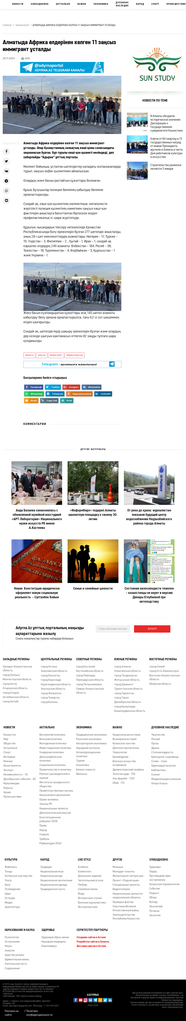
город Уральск (11, 675)
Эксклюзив (155, 906)
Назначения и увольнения (54, 795)
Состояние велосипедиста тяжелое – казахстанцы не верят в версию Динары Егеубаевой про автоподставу (149, 595)
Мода (81, 894)
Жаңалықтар (22, 25)
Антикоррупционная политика (88, 754)
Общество (9, 743)
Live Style (84, 860)
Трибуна (44, 839)
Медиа (9, 902)
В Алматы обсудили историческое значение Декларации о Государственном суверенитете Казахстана (166, 123)
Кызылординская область (129, 711)
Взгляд (153, 902)
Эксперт (8, 770)
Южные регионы (125, 659)
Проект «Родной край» (126, 880)
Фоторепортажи (87, 907)
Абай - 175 (118, 783)
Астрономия (12, 942)
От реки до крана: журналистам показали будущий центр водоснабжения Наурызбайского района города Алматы (149, 517)
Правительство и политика (55, 769)
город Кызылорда (124, 706)
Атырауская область (15, 688)
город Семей (157, 666)
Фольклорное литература (128, 876)
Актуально (63, 4)
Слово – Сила (159, 761)
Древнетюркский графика (128, 769)
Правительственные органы (56, 791)
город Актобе (11, 701)
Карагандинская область (56, 684)
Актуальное (10, 748)
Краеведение (120, 757)
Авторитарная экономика (91, 743)
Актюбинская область (16, 697)
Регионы (154, 911)
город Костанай (85, 666)
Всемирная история (124, 739)
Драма (155, 748)
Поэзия (155, 739)
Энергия (10, 950)
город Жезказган (51, 693)
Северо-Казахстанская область (90, 691)
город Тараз (121, 698)
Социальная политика (52, 765)
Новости (17, 4)
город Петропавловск (89, 684)
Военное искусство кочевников (124, 763)
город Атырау (11, 693)
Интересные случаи (90, 898)
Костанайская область (89, 671)
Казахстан (9, 735)
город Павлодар (85, 675)
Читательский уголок (90, 880)
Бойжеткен (84, 871)
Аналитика (82, 765)
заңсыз (42, 355)
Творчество (158, 735)
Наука (8, 946)
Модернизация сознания (166, 779)
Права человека (48, 799)
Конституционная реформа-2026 (49, 819)
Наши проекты (12, 766)
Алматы (29, 355)
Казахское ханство (124, 743)
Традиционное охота (52, 889)
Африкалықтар (74, 355)
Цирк (8, 894)
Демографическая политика (50, 759)
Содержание (12, 968)
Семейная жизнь (88, 889)
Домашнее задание (90, 876)
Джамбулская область (127, 702)
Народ (140, 4)
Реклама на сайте (12, 1013)
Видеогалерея (121, 889)
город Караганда (51, 680)
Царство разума (14, 955)
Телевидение (12, 889)
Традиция (46, 867)
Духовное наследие (122, 4)
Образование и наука (20, 930)
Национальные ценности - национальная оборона (128, 896)
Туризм (80, 761)
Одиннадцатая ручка (163, 766)
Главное (44, 834)
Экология (154, 915)
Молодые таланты (123, 871)
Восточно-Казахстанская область (164, 677)
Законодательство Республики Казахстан (126, 917)
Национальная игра (52, 871)
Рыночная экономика (88, 739)
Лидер (153, 871)
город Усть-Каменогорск (164, 671)
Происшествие (12, 797)
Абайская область (160, 684)
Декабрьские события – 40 (19, 779)
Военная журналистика (92, 902)
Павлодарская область (90, 680)
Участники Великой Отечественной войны (126, 908)
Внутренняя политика (52, 735)
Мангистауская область (17, 679)
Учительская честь (16, 964)
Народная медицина (53, 942)
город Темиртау (50, 698)
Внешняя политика (50, 739)
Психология (12, 937)
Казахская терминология (164, 884)
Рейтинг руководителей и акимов (54, 776)
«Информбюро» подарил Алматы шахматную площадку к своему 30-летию (93, 515)
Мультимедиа (11, 783)
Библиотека (158, 770)
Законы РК (45, 804)
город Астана (49, 666)
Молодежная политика (52, 743)
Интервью (9, 757)
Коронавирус (49, 946)
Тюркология (120, 752)
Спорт (155, 4)
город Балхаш (49, 702)
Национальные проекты (53, 808)
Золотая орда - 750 (124, 774)
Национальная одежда (53, 885)
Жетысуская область (127, 680)
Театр (8, 880)
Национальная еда (51, 876)
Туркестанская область (128, 689)
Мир (5, 739)
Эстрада (10, 898)
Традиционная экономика (91, 735)
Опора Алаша (159, 783)
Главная (7, 25)
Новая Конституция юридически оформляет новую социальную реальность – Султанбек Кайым (37, 593)
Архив (7, 792)
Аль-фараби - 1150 (123, 778)
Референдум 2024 (50, 843)
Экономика (101, 4)
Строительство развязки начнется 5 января (165, 167)
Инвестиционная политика (55, 748)
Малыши (118, 867)
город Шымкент (123, 684)
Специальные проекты (126, 885)
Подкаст (154, 893)
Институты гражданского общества (54, 784)
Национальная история (126, 735)
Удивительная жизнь (17, 959)
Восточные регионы (163, 659)
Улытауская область (53, 689)
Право (43, 825)
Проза (155, 743)
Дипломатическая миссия (55, 813)
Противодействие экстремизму (160, 878)
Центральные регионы (56, 659)
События (154, 889)
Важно (82, 4)
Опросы (8, 788)
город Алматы (122, 666)
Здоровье (155, 867)
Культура (11, 860)
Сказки (155, 774)
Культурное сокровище (165, 757)
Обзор (153, 897)
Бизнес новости (85, 769)
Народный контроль (88, 748)
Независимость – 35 (15, 774)
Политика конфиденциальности (39, 1013)
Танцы (8, 871)
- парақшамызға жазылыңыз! (69, 364)
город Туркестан (124, 693)
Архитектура (12, 907)
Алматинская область (127, 671)
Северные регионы (89, 659)
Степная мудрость (162, 752)
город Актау (10, 684)
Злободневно (40, 4)
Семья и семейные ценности (93, 589)
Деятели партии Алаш (126, 748)
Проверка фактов (123, 902)
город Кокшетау (50, 675)
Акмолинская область (54, 671)
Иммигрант (56, 355)
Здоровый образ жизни (55, 937)
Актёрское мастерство (18, 876)
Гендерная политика (51, 752)
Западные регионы (16, 659)
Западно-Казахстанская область (17, 668)
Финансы (81, 774)
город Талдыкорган (125, 675)
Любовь (82, 885)
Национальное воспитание (56, 880)
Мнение (8, 761)
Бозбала (83, 867)
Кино (8, 885)
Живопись (11, 867)
